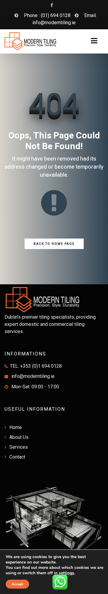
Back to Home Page (54, 243)
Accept (17, 584)
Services (18, 447)
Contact (17, 457)
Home (15, 427)
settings (66, 573)
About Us (18, 437)
